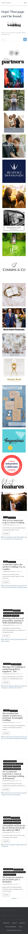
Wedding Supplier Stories (9, 874)
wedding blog (12, 517)
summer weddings (8, 769)
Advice (5, 517)
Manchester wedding (8, 613)
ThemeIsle (19, 930)
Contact (21, 926)
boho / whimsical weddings (10, 761)
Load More (14, 898)
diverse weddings (8, 610)
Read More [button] (6, 533)
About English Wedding (10, 926)
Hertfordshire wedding (9, 763)
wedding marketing (16, 664)
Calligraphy (6, 710)
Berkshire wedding (8, 869)
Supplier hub (22, 923)
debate (5, 561)
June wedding (19, 763)
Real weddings (7, 615)
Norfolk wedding (15, 817)
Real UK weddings (19, 613)
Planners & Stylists (18, 869)
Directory (14, 923)
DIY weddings (17, 610)
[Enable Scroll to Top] (25, 931)
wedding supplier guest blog (18, 872)
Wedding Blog (6, 923)
